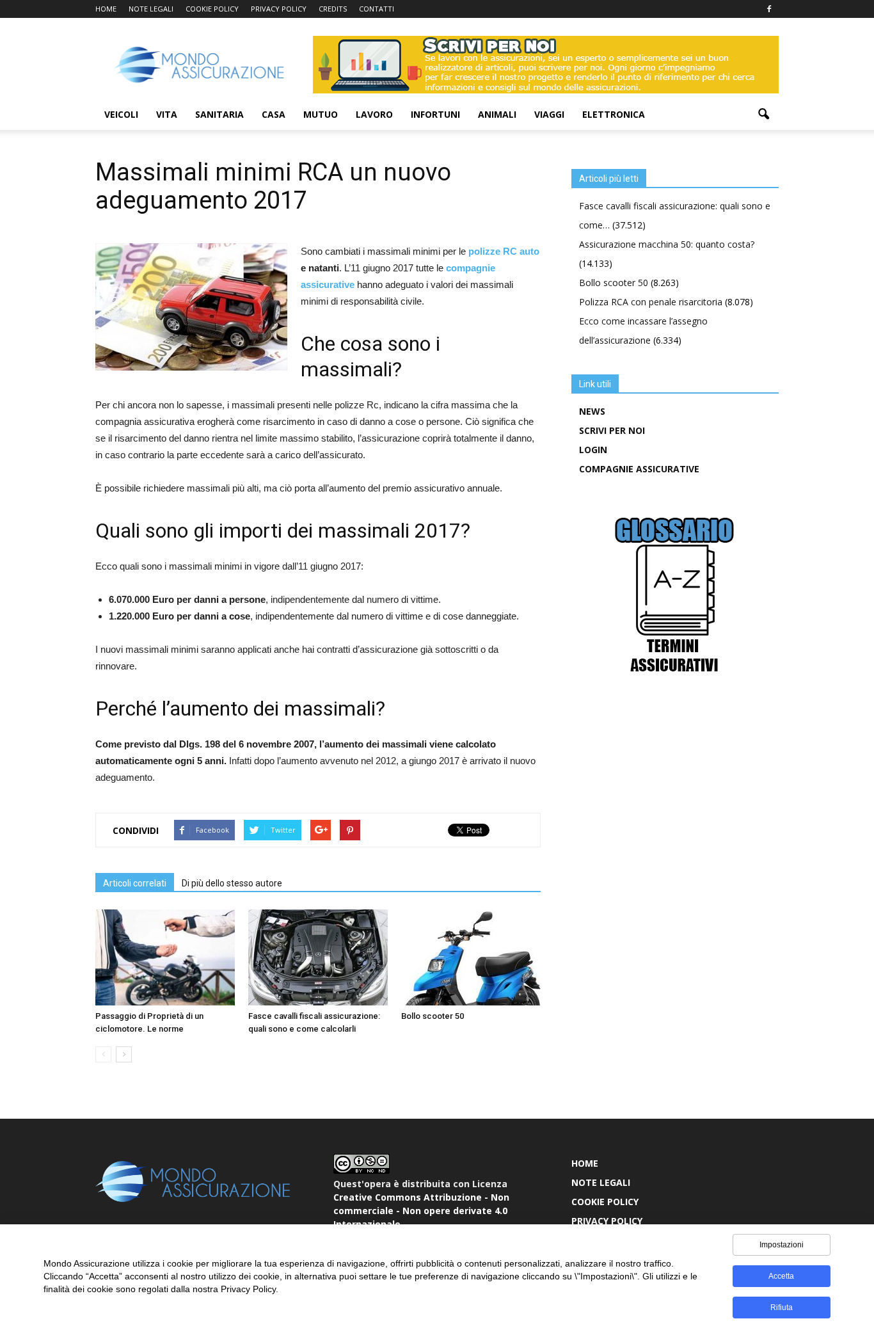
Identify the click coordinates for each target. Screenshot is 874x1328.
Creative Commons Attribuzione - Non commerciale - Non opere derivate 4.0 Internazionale (421, 1210)
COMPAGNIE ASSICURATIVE (639, 469)
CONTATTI (376, 8)
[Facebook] (769, 9)
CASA (273, 114)
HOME (105, 8)
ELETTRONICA (613, 114)
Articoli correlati (134, 883)
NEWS (592, 411)
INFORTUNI (435, 114)
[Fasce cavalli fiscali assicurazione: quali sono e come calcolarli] (318, 957)
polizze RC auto (503, 251)
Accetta (781, 1276)
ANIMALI (497, 114)
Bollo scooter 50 (432, 1016)
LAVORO (374, 114)
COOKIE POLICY (212, 8)
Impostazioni (781, 1244)
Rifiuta (781, 1307)
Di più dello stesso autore (232, 883)
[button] (763, 114)
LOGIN (593, 450)
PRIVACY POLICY (278, 8)
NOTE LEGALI (151, 8)
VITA (166, 114)
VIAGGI (549, 114)
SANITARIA (219, 114)
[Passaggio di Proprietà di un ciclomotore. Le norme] (165, 957)
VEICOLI (121, 114)
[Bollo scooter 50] (471, 957)
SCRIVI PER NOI (612, 430)
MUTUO (320, 114)
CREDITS (333, 8)
